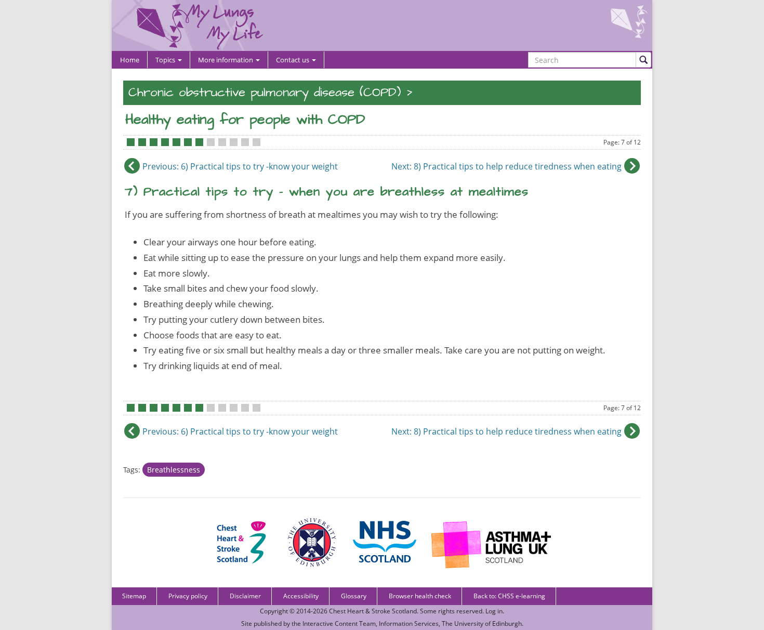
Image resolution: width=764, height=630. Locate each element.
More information (226, 59)
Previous (240, 166)
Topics (166, 59)
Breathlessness (173, 470)
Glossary (353, 596)
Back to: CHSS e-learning (509, 596)
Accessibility (301, 596)
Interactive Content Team (339, 623)
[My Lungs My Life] (382, 25)
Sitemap (134, 596)
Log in (494, 611)
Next (506, 166)
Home (129, 59)
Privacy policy (187, 596)
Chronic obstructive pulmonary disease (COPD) (264, 92)
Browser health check (420, 596)
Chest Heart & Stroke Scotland (373, 611)
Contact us (293, 59)
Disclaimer (245, 596)
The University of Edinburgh (482, 623)
